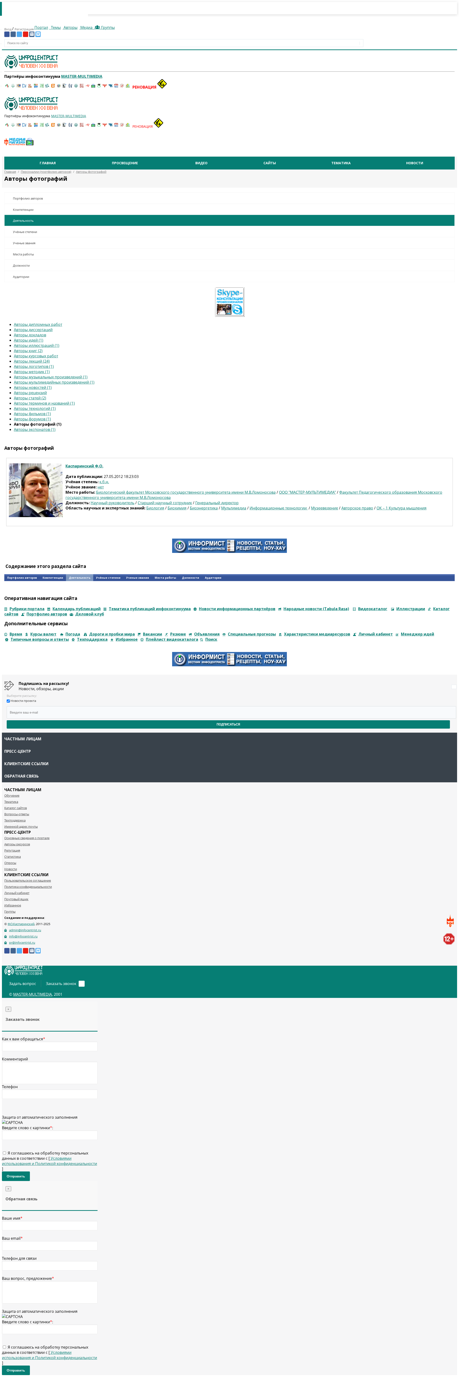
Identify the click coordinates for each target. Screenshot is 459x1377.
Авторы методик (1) (32, 371)
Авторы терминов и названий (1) (44, 403)
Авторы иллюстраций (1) (36, 345)
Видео (201, 163)
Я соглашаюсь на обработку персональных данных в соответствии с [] (49, 1160)
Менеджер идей (417, 634)
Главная (48, 163)
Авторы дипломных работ (38, 324)
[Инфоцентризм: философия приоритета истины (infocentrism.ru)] (70, 87)
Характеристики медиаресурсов (317, 634)
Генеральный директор (217, 502)
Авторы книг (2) (28, 350)
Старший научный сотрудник (165, 502)
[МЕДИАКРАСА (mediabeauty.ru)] (87, 87)
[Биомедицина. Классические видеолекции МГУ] (47, 87)
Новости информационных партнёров (237, 608)
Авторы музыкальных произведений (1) (50, 377)
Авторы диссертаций (33, 329)
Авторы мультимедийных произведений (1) (54, 382)
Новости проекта (23, 701)
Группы (107, 27)
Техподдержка (92, 639)
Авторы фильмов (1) (32, 413)
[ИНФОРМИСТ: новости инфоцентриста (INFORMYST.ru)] (19, 87)
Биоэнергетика (204, 508)
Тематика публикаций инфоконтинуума (150, 608)
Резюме (178, 634)
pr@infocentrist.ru (22, 942)
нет (101, 487)
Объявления (207, 634)
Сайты (269, 163)
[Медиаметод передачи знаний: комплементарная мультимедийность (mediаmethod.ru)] (116, 87)
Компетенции (23, 209)
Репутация (12, 850)
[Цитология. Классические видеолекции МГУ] (53, 87)
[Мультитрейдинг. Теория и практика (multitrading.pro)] (7, 87)
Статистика (12, 856)
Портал (40, 27)
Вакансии (152, 634)
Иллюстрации (410, 608)
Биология (155, 508)
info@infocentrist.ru (23, 936)
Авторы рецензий (30, 392)
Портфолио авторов (28, 198)
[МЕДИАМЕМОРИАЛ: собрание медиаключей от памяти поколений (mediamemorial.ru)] (122, 87)
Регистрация (24, 29)
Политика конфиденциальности (28, 886)
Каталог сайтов (15, 808)
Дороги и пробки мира (112, 634)
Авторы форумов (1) (32, 419)
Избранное (127, 639)
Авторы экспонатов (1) (34, 429)
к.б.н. (104, 481)
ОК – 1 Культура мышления (401, 508)
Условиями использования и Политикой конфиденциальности (49, 1161)
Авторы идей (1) (28, 340)
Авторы (70, 27)
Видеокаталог (372, 608)
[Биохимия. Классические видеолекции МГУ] (30, 87)
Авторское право (357, 508)
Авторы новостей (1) (33, 387)
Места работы (23, 254)
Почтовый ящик (16, 899)
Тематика (341, 163)
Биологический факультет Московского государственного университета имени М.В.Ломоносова (186, 492)
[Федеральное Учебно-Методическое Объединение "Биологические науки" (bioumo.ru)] (99, 87)
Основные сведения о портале (26, 838)
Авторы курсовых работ (36, 356)
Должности (21, 265)
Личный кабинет (375, 634)
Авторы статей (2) (30, 398)
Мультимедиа (233, 508)
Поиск (211, 639)
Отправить (16, 1176)
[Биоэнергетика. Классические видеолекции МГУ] (36, 87)
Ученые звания (24, 243)
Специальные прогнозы (252, 634)
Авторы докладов (30, 335)
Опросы (10, 863)
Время (16, 634)
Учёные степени (25, 232)
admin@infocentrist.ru (25, 930)
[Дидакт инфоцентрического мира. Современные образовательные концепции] (59, 87)
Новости (414, 163)
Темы (55, 27)
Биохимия (177, 508)
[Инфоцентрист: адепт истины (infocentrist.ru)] (76, 87)
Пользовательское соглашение (27, 880)
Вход (8, 29)
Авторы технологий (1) (35, 408)
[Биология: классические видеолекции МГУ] (41, 87)
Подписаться (228, 724)
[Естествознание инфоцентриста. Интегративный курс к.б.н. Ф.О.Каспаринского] (13, 87)
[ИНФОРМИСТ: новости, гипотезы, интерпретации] (229, 551)
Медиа (86, 27)
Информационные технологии (279, 508)
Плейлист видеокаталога (172, 639)
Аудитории (21, 277)
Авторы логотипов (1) (34, 366)
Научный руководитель (112, 502)
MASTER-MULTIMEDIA (32, 994)
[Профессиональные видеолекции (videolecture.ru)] (64, 87)
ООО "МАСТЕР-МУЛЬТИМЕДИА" (307, 492)
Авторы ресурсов (17, 844)
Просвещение (125, 163)
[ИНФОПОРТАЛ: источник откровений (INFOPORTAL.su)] (24, 87)
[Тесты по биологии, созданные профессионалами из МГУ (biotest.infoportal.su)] (128, 87)
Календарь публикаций (77, 608)
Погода (73, 634)
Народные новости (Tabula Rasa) (316, 608)
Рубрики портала (27, 608)
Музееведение (324, 508)
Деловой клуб (89, 614)
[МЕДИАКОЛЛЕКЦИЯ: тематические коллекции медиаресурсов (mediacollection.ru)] (82, 87)
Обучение (11, 795)
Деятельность (23, 220)
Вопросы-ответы (16, 814)
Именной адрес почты (21, 826)
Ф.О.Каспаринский (21, 924)
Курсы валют (43, 634)
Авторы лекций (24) (32, 361)
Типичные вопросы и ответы (40, 639)
